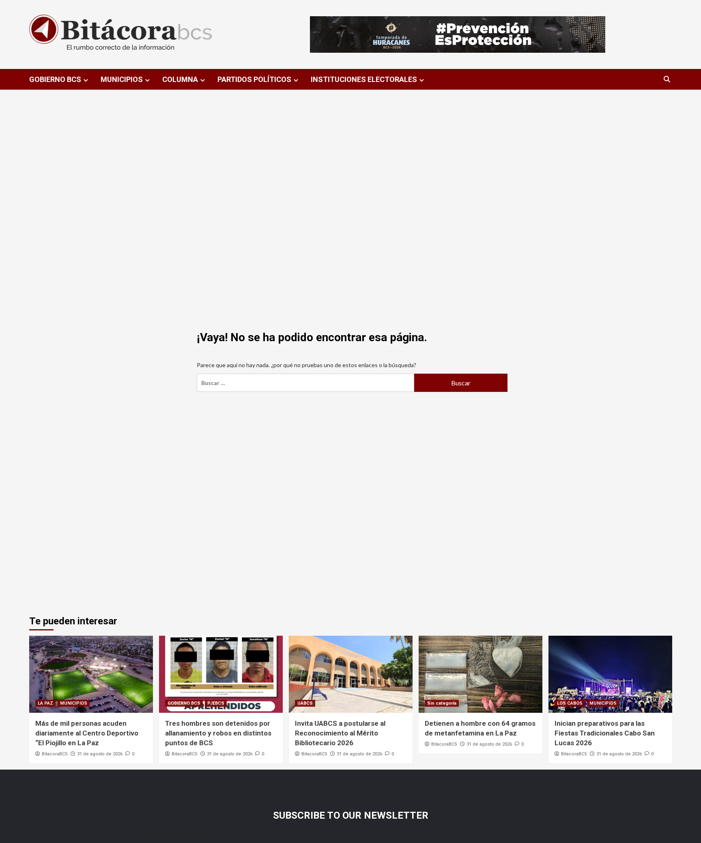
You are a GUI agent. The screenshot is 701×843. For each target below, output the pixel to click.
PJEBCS (215, 703)
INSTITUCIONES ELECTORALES (364, 79)
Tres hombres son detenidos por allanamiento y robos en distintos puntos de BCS (218, 733)
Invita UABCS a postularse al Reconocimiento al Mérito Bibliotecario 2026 (340, 733)
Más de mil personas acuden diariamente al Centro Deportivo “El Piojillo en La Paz (86, 733)
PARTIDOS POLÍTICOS (254, 79)
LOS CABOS (570, 703)
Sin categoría (441, 703)
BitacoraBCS (55, 754)
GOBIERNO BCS (55, 79)
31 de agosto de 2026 (100, 754)
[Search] (667, 79)
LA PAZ (45, 703)
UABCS (305, 703)
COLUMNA (180, 79)
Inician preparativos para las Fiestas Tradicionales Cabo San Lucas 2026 (605, 733)
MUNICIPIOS (122, 79)
